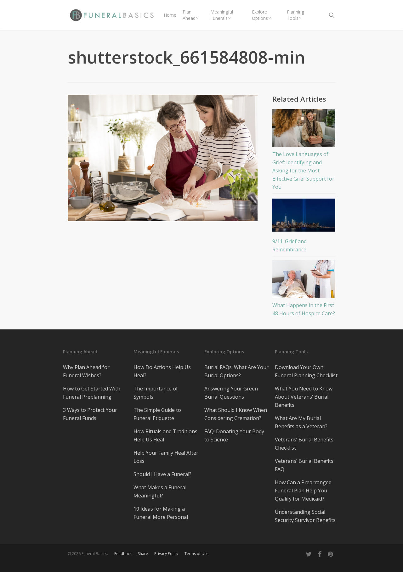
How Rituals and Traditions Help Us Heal (165, 435)
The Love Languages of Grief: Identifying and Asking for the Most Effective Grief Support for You (303, 170)
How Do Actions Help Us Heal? (162, 371)
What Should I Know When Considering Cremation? (235, 414)
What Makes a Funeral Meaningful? (159, 491)
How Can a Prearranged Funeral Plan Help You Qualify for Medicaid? (303, 490)
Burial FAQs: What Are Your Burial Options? (236, 371)
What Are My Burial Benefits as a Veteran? (301, 422)
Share (143, 553)
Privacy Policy (166, 553)
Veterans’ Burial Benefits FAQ (304, 465)
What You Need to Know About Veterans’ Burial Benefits (303, 396)
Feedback (123, 553)
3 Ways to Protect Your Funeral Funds (90, 414)
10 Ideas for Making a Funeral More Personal (160, 512)
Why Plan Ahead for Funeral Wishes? (86, 371)
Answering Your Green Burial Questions (231, 392)
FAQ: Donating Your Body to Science (234, 435)
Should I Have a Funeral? (162, 474)
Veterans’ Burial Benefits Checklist (304, 443)
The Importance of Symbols (155, 392)
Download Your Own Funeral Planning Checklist (306, 371)
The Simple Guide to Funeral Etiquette (157, 414)
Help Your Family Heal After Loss (165, 456)
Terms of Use (196, 553)
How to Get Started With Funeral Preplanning (91, 392)
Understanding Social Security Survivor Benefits (305, 516)
